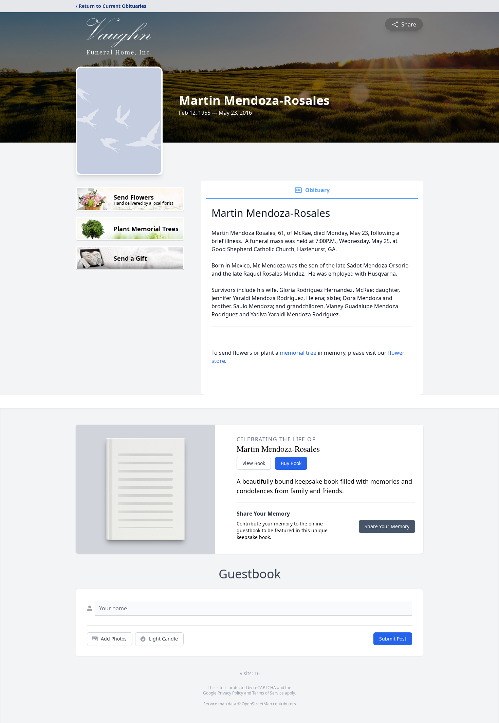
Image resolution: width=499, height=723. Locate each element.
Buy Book (291, 463)
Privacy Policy (230, 693)
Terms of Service (268, 693)
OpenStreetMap (257, 704)
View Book (253, 463)
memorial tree (298, 352)
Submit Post (392, 638)
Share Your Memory (387, 526)
